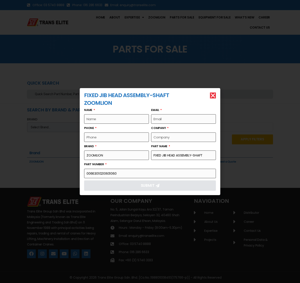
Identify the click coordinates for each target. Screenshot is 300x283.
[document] (150, 141)
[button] (213, 95)
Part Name (159, 146)
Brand (89, 146)
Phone (89, 128)
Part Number (94, 164)
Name (88, 110)
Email (155, 110)
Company (158, 128)
